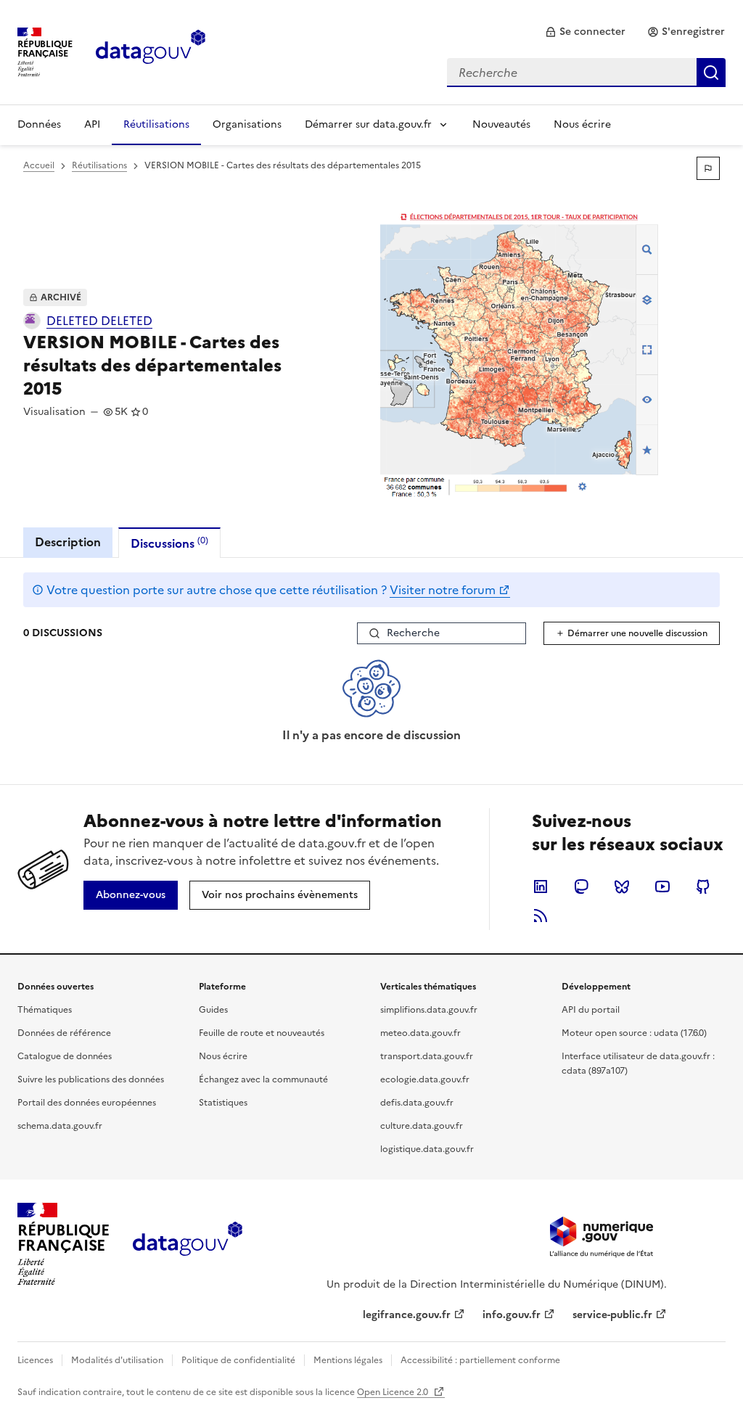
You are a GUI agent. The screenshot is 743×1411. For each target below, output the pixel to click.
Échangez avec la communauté (263, 1079)
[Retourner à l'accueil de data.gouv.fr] (150, 50)
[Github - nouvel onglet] (703, 886)
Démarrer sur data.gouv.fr (368, 124)
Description (68, 542)
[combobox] (586, 72)
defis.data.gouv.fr (416, 1102)
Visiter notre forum (443, 589)
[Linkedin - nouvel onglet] (540, 886)
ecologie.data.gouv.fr (424, 1079)
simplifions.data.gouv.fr (428, 1009)
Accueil (38, 165)
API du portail (591, 1009)
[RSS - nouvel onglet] (540, 915)
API (92, 124)
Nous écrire (582, 124)
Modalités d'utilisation (117, 1360)
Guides (213, 1009)
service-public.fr (612, 1314)
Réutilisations (156, 124)
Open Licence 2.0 (393, 1392)
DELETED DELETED (99, 320)
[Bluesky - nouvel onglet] (621, 886)
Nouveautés (501, 124)
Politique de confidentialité (238, 1360)
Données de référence (64, 1033)
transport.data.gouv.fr (426, 1056)
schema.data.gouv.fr (59, 1125)
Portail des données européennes (86, 1102)
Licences (35, 1360)
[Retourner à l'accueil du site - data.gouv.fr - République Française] (187, 1244)
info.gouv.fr (512, 1314)
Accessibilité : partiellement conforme (480, 1360)
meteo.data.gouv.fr (420, 1033)
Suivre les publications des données (90, 1079)
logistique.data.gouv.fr (427, 1149)
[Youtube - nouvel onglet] (662, 886)
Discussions (169, 543)
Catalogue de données (64, 1056)
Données (39, 124)
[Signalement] (708, 168)
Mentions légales (347, 1360)
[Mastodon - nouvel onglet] (581, 886)
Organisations (247, 124)
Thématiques (44, 1009)
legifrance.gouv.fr (407, 1314)
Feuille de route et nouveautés (261, 1033)
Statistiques (223, 1102)
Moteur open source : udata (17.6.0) (634, 1033)
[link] (585, 31)
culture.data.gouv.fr (421, 1125)
